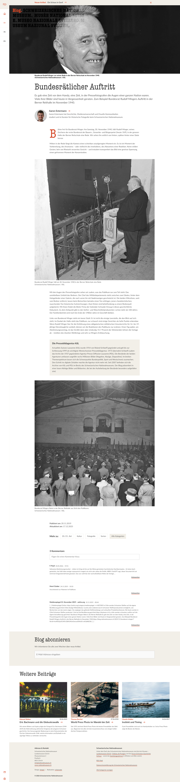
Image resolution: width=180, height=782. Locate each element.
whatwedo (58, 770)
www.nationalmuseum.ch (43, 765)
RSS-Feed (99, 760)
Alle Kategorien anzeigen (104, 770)
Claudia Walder (127, 719)
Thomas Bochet (77, 719)
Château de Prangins (119, 754)
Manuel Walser (25, 719)
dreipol (42, 770)
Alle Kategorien (117, 536)
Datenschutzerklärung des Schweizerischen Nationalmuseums (116, 765)
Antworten (135, 577)
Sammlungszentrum (116, 756)
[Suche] (4, 4)
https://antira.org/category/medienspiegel (80, 605)
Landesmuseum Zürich (103, 754)
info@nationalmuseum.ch (43, 763)
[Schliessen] (151, 2)
